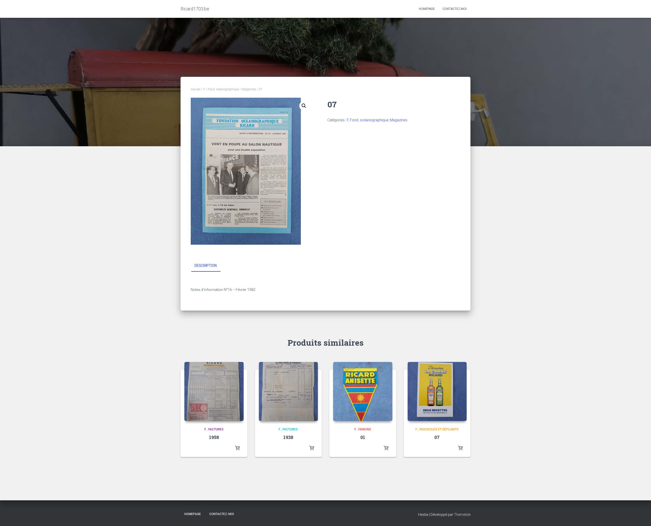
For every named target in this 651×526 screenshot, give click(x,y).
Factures (216, 429)
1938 (288, 437)
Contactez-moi (454, 9)
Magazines (249, 89)
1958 (214, 437)
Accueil (195, 89)
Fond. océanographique (223, 89)
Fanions (364, 429)
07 (437, 437)
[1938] (288, 391)
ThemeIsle (462, 515)
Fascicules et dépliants (438, 429)
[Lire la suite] (237, 448)
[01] (362, 391)
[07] (437, 391)
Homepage (427, 9)
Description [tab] (206, 266)
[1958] (214, 391)
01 (362, 437)
